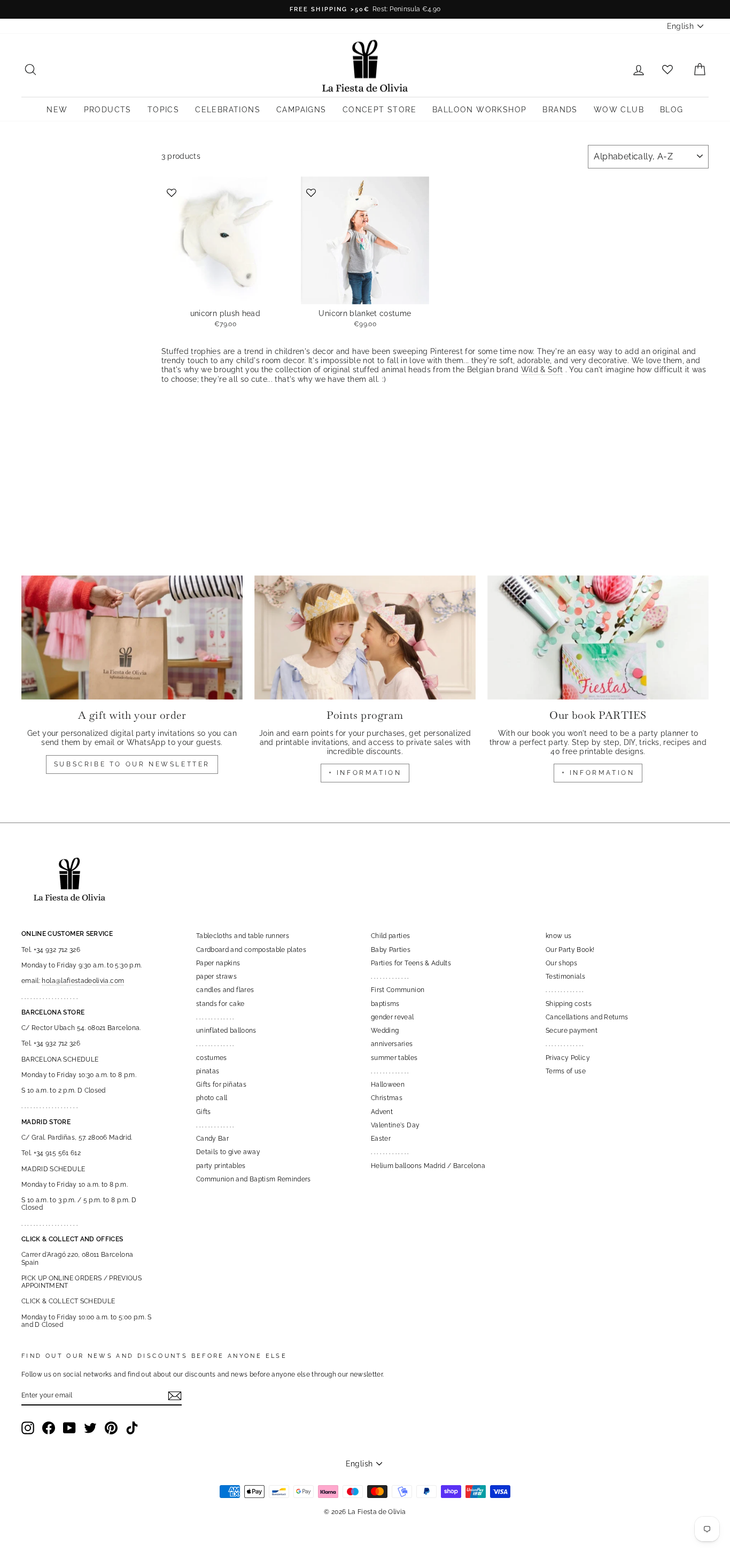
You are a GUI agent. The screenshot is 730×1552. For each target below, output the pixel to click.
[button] (172, 191)
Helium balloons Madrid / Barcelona (428, 1166)
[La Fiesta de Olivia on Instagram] (27, 1428)
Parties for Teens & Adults (411, 963)
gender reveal (392, 1017)
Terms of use (566, 1071)
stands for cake (220, 1004)
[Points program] (365, 637)
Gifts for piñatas (221, 1084)
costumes (211, 1058)
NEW (56, 109)
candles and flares (225, 990)
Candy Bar (212, 1138)
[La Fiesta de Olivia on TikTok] (132, 1428)
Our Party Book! (570, 950)
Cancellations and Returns (587, 1017)
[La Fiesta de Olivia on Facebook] (48, 1428)
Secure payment (571, 1030)
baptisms (385, 1004)
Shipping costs (569, 1004)
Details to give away (228, 1152)
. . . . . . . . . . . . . (215, 1017)
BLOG (672, 109)
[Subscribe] (175, 1395)
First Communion (397, 990)
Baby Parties (390, 950)
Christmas (386, 1098)
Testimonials (565, 976)
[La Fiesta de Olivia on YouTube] (69, 1428)
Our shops (561, 963)
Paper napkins (218, 963)
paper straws (216, 976)
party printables (221, 1166)
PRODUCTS (107, 109)
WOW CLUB (619, 109)
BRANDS (559, 109)
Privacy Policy (568, 1058)
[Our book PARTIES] (598, 637)
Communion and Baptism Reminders (253, 1179)
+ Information (598, 773)
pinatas (207, 1071)
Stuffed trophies (191, 351)
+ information (365, 773)
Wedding (385, 1030)
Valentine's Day (395, 1125)
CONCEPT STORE (379, 109)
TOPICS (163, 109)
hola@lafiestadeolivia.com (83, 981)
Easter (381, 1138)
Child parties (390, 936)
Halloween (388, 1084)
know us (558, 936)
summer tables (394, 1058)
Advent (382, 1112)
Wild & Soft (542, 369)
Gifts (203, 1112)
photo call (212, 1098)
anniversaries (392, 1044)
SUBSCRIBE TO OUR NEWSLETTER (132, 764)
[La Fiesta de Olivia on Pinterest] (111, 1428)
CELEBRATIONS (227, 109)
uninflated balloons (226, 1030)
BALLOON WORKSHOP (479, 109)
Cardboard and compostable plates (251, 950)
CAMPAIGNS (301, 109)
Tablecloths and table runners (242, 936)
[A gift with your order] (132, 637)
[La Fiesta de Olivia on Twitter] (90, 1428)
